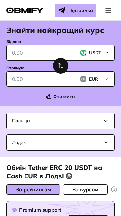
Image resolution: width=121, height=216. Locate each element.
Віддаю (13, 41)
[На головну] (24, 10)
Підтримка (80, 10)
